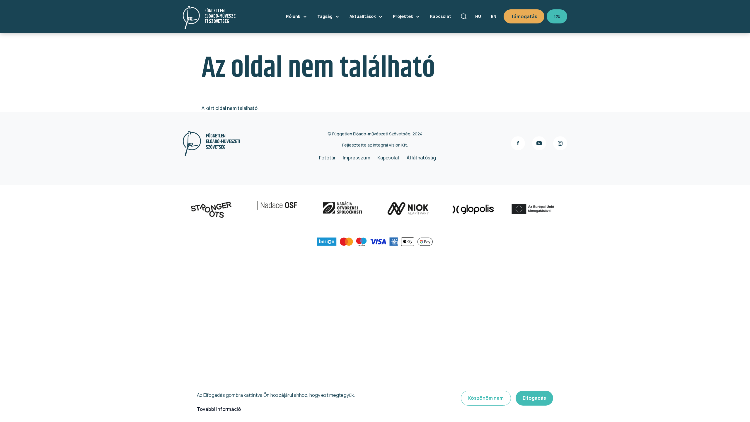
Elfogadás (534, 398)
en (493, 16)
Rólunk (293, 16)
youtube (539, 143)
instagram (560, 143)
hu (478, 16)
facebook (518, 143)
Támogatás (524, 16)
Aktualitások (363, 16)
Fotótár (327, 157)
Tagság (325, 16)
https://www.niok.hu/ (436, 209)
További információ (219, 409)
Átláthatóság (421, 157)
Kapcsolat (440, 16)
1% (557, 16)
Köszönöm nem (486, 398)
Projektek (403, 16)
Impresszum (356, 157)
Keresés (464, 16)
